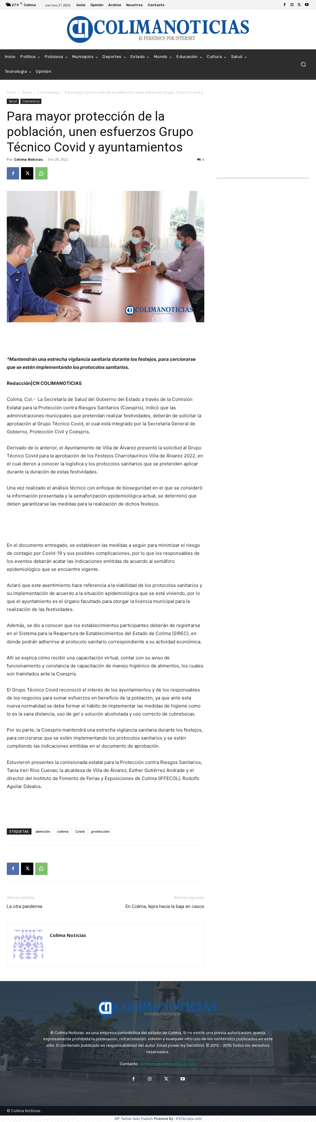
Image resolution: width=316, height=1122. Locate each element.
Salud (26, 92)
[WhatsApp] (41, 173)
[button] (303, 64)
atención (42, 831)
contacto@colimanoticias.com (168, 1064)
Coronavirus (48, 92)
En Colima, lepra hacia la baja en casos (165, 906)
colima (63, 831)
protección (100, 831)
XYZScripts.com (189, 1118)
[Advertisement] (105, 339)
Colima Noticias (28, 159)
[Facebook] (284, 5)
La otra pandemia (25, 906)
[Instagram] (292, 5)
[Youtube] (306, 5)
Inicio (11, 92)
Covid (80, 831)
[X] (299, 5)
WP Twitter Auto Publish (133, 1118)
